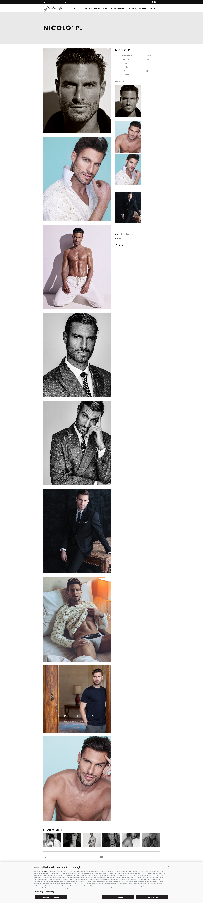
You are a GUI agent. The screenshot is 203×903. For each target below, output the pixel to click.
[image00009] (77, 531)
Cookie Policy (49, 892)
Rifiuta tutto (118, 897)
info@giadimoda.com (54, 2)
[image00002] (77, 443)
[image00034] (77, 90)
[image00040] (77, 267)
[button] (168, 867)
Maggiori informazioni (51, 897)
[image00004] (77, 355)
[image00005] (77, 179)
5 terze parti (44, 871)
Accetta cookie (152, 897)
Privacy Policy (38, 892)
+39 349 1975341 (72, 2)
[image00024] (77, 778)
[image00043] (77, 699)
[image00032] (77, 619)
